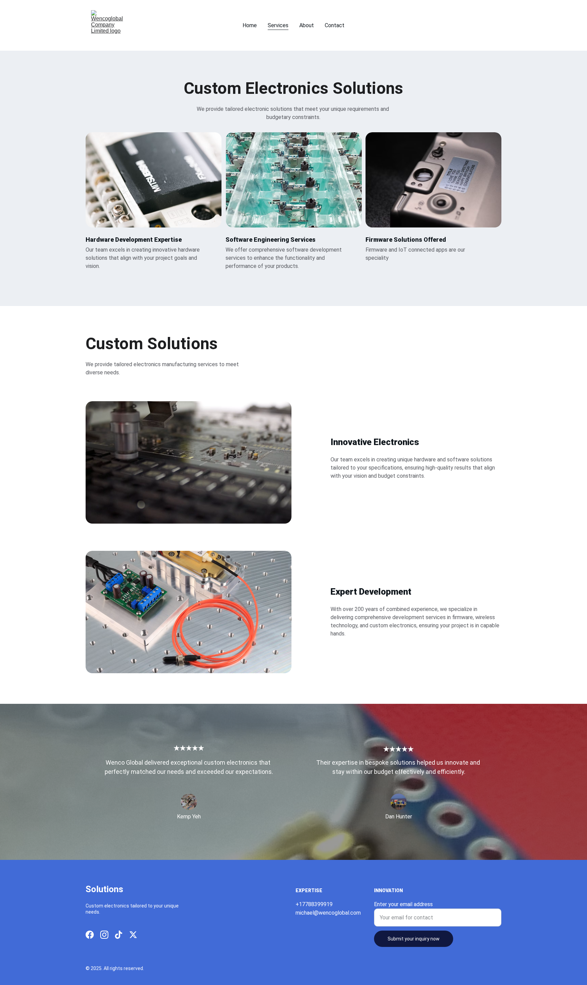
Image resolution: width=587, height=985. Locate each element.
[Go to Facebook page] (90, 935)
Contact (334, 25)
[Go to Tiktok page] (118, 935)
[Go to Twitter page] (133, 935)
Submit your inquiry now (414, 938)
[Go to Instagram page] (104, 935)
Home (250, 25)
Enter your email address (403, 904)
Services (278, 25)
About (306, 25)
